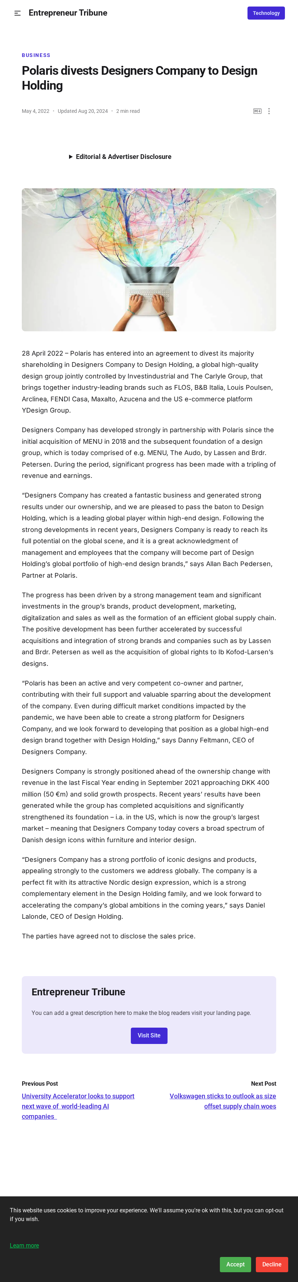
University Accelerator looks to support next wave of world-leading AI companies (78, 1106)
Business (36, 55)
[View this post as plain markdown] (257, 111)
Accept (235, 1264)
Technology (266, 13)
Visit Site (149, 1035)
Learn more (24, 1245)
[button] (18, 13)
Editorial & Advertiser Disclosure (124, 156)
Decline (272, 1264)
